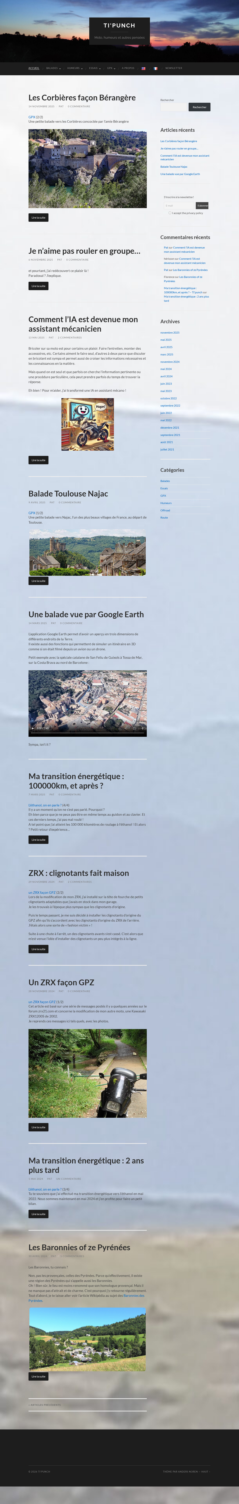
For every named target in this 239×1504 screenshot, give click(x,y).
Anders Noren (188, 1471)
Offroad (165, 510)
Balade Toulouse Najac (68, 493)
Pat (61, 106)
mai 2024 (166, 368)
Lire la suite (38, 217)
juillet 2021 (167, 449)
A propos (128, 68)
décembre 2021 (169, 427)
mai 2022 (166, 420)
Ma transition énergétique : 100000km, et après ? (76, 780)
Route (164, 517)
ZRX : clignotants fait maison (79, 873)
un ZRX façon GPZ (42, 892)
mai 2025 (166, 339)
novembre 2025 (170, 332)
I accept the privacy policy (187, 213)
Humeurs (73, 68)
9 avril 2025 (37, 502)
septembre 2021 (170, 434)
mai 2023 (166, 391)
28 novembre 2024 (42, 991)
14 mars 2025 (38, 623)
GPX (109, 68)
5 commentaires (72, 1256)
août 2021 (166, 442)
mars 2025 (166, 354)
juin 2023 (166, 383)
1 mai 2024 (36, 1178)
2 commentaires (70, 337)
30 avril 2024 (38, 1256)
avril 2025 (166, 347)
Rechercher (167, 100)
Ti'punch (120, 25)
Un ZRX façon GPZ (61, 982)
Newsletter (174, 68)
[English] (144, 68)
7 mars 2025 (37, 794)
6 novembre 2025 (41, 259)
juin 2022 (166, 412)
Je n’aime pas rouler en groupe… (84, 251)
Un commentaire (68, 1178)
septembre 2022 (170, 405)
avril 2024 (166, 376)
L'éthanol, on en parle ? (45, 805)
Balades (52, 68)
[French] (156, 68)
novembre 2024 (170, 361)
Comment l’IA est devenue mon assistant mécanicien (83, 323)
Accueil (34, 68)
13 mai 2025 (37, 337)
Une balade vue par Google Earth (86, 614)
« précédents (45, 1404)
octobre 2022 (168, 398)
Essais (93, 68)
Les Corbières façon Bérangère (82, 97)
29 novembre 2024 (42, 881)
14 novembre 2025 (42, 106)
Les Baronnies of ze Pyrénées (79, 1247)
